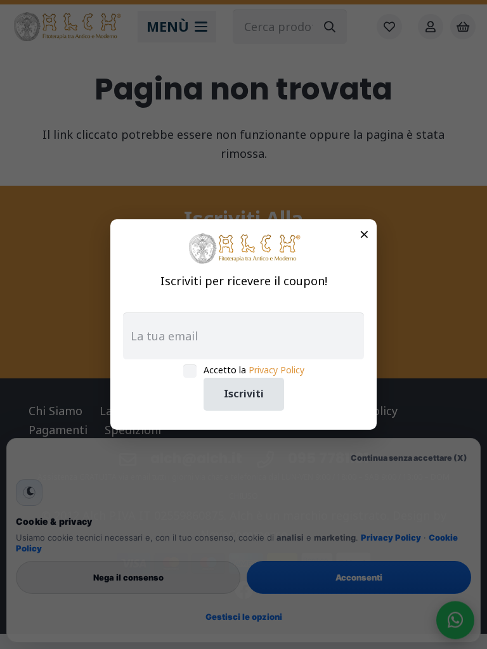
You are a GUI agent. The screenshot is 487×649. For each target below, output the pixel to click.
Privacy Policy (276, 370)
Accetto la (254, 370)
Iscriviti (244, 394)
